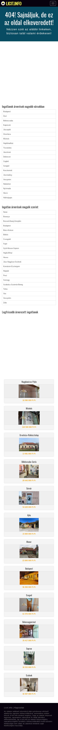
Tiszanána (7, 148)
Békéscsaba (8, 121)
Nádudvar (7, 184)
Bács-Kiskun (8, 230)
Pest (5, 275)
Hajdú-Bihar (7, 253)
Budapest (7, 112)
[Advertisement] (29, 73)
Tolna (5, 289)
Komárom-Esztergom (11, 266)
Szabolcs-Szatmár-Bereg (13, 285)
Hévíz (5, 193)
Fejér (5, 244)
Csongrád (7, 239)
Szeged (6, 166)
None (5, 212)
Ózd (4, 116)
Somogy (6, 280)
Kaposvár (7, 125)
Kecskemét (7, 170)
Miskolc (6, 139)
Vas (4, 294)
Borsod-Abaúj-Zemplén (12, 221)
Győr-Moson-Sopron (11, 248)
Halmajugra (7, 198)
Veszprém (7, 180)
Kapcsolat (19, 708)
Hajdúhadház (8, 143)
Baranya (6, 217)
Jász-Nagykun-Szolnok (12, 262)
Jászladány (7, 175)
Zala (5, 303)
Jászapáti (7, 130)
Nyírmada (7, 188)
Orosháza (7, 134)
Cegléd (6, 161)
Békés (5, 235)
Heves (5, 257)
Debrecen (7, 157)
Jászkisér (7, 152)
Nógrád (6, 271)
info (14, 3)
